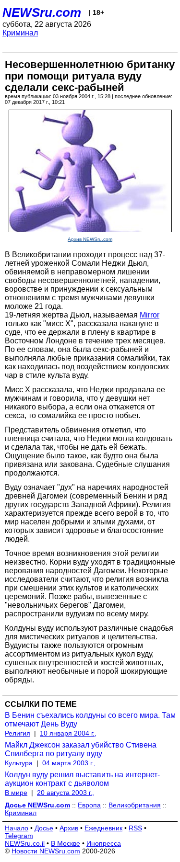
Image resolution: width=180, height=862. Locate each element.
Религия (17, 733)
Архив (69, 828)
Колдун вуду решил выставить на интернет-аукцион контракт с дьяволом (82, 779)
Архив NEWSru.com (90, 239)
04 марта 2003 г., (69, 763)
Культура (19, 763)
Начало (16, 828)
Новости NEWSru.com (46, 851)
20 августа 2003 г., (65, 792)
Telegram (19, 835)
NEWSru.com (41, 12)
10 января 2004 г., (68, 733)
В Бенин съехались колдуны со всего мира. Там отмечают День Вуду (90, 719)
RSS (135, 828)
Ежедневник (103, 828)
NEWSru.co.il (25, 843)
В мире (16, 792)
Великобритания (134, 805)
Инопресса (103, 843)
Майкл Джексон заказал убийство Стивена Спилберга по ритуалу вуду (80, 749)
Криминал (20, 33)
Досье (44, 828)
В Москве (65, 843)
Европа (89, 805)
